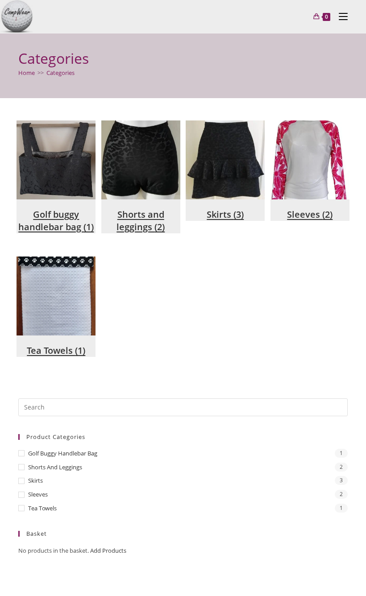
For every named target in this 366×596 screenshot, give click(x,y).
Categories (60, 73)
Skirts (35, 480)
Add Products (108, 550)
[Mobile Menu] (340, 16)
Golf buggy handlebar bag (62, 453)
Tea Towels (42, 508)
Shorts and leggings (55, 467)
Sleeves (38, 494)
